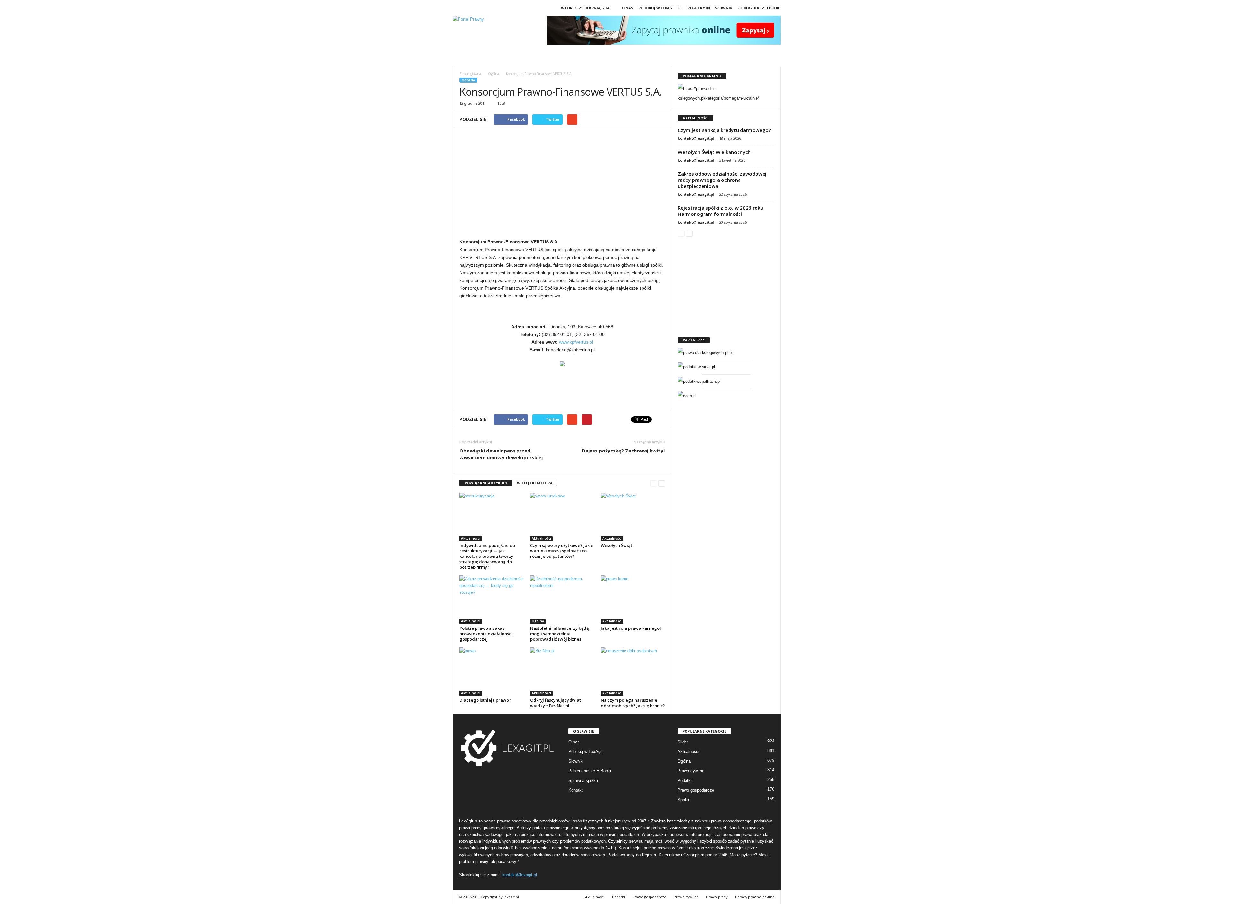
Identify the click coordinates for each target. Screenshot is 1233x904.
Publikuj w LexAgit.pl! (660, 7)
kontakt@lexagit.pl (696, 138)
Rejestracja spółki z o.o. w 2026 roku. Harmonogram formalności (721, 211)
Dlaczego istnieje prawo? (485, 700)
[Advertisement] (562, 186)
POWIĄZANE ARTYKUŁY (486, 482)
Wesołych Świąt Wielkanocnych (714, 152)
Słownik (723, 7)
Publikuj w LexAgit (585, 751)
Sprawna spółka (583, 780)
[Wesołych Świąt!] (633, 517)
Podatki (685, 780)
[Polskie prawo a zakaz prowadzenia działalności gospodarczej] (491, 599)
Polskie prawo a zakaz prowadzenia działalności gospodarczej (485, 633)
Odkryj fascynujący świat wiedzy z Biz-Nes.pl (555, 702)
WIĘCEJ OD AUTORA (535, 482)
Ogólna (468, 80)
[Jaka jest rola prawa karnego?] (633, 599)
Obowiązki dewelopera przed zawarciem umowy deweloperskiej (501, 454)
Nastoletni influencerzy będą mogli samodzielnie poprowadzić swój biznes (559, 633)
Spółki (683, 799)
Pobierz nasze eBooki (759, 7)
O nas (627, 7)
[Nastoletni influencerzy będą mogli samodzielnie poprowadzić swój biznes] (562, 599)
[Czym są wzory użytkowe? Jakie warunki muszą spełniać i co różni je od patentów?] (562, 517)
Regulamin (698, 7)
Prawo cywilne (691, 770)
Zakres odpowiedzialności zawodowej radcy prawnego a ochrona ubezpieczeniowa (722, 180)
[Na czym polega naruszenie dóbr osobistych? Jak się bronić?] (633, 671)
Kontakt (575, 790)
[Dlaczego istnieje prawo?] (491, 671)
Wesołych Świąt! (617, 545)
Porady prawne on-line (754, 896)
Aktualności (470, 538)
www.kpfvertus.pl (576, 342)
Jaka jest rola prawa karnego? (631, 628)
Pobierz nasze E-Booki (589, 770)
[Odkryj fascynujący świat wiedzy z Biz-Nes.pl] (562, 671)
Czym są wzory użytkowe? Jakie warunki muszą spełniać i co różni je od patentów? (561, 550)
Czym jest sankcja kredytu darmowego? (724, 130)
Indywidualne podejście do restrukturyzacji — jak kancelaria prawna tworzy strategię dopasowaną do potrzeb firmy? (487, 556)
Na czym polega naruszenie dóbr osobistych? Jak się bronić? (633, 702)
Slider (683, 742)
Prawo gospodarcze (696, 790)
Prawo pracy (717, 896)
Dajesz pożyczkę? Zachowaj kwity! (623, 450)
